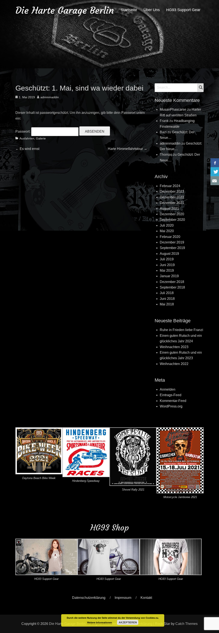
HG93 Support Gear (183, 10)
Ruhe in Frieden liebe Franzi (181, 330)
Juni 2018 (167, 298)
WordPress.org (171, 406)
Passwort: (23, 131)
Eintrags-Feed (170, 395)
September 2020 (172, 219)
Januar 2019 (169, 276)
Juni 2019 (167, 265)
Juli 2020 (167, 225)
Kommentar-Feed (173, 401)
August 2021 (169, 208)
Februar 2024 (170, 186)
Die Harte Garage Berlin (64, 10)
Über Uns (152, 10)
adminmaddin (49, 97)
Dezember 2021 (172, 203)
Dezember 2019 (172, 242)
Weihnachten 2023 (174, 347)
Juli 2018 (167, 293)
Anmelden (167, 389)
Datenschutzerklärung (88, 597)
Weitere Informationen (99, 622)
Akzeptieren (128, 622)
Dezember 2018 (172, 282)
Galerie (41, 138)
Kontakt (146, 597)
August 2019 (169, 253)
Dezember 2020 (172, 214)
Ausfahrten (26, 138)
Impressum (123, 597)
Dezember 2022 (172, 197)
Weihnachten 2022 (174, 364)
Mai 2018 (167, 304)
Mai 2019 (167, 270)
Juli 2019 (167, 259)
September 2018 (172, 287)
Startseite (129, 10)
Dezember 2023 (172, 191)
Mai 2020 (167, 231)
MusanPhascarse (173, 109)
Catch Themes (186, 624)
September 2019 (172, 248)
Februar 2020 (170, 237)
